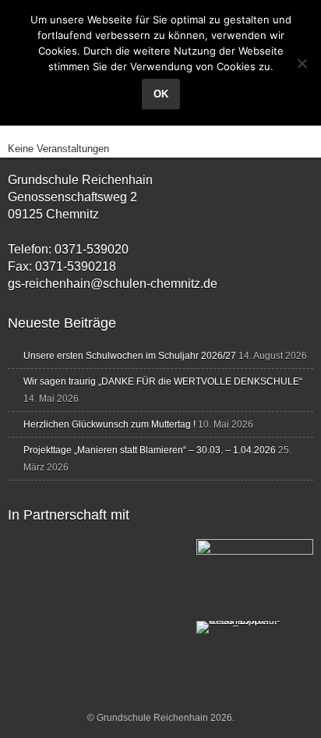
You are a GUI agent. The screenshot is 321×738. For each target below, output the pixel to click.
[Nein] (301, 63)
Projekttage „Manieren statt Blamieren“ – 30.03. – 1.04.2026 (149, 450)
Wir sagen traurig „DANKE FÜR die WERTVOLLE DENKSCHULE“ (162, 381)
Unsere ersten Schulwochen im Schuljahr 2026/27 (129, 355)
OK (160, 94)
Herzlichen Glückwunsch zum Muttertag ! (109, 424)
